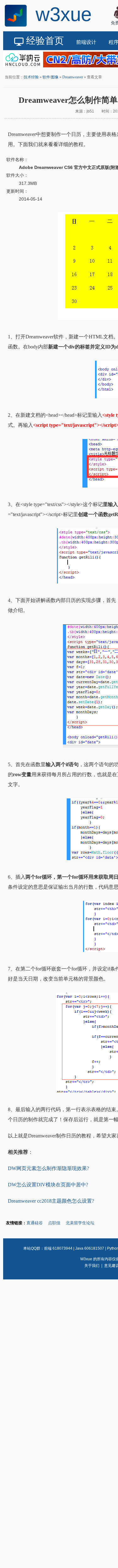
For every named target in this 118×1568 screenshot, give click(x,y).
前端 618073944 (58, 1248)
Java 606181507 (89, 1248)
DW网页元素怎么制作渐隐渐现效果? (48, 1168)
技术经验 (31, 77)
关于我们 (91, 1265)
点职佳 (54, 1222)
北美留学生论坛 (80, 1222)
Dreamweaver (72, 77)
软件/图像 (50, 77)
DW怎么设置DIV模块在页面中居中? (48, 1184)
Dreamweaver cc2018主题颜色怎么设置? (51, 1201)
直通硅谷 (34, 1222)
